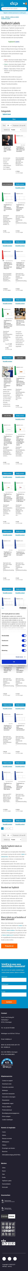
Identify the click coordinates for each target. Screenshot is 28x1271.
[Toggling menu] (2, 3)
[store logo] (14, 3)
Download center (7, 1084)
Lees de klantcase (7, 184)
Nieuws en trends (7, 1138)
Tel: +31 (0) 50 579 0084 (8, 1028)
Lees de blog (7, 415)
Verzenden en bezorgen (8, 1097)
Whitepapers (5, 1141)
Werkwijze (5, 1090)
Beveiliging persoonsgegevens (10, 1113)
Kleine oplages (6, 1116)
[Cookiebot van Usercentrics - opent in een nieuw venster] (19, 608)
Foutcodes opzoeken (8, 1087)
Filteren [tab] (14, 119)
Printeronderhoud (7, 1110)
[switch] (24, 640)
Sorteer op (7, 129)
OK (14, 661)
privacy (10, 1266)
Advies (4, 1135)
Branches (4, 1151)
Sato (3, 1174)
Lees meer (20, 357)
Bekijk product (20, 184)
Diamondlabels (6, 1184)
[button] (20, 187)
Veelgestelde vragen (7, 1103)
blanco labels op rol (7, 935)
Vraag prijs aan (9, 946)
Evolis (4, 1177)
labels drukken (11, 930)
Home (2, 17)
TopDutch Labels (6, 1180)
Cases (4, 1132)
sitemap (4, 1266)
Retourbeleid (5, 1100)
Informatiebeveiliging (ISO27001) (11, 1154)
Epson (4, 1171)
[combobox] (14, 8)
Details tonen (19, 657)
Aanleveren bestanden (8, 1093)
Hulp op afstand (6, 1106)
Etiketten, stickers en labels (12, 17)
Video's (4, 1145)
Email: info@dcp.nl (6, 1039)
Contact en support (7, 1080)
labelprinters (4, 856)
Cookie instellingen (7, 1119)
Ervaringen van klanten (8, 1148)
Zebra (3, 1167)
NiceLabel (5, 1187)
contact (20, 925)
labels (23, 854)
